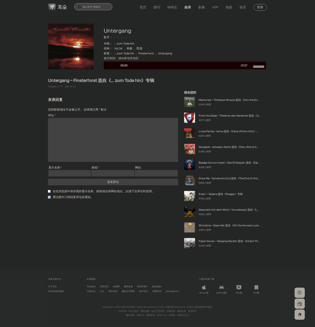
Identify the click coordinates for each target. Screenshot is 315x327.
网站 (138, 167)
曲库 (187, 7)
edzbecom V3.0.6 (155, 307)
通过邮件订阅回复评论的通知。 (73, 197)
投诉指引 (192, 311)
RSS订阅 (122, 311)
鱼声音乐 (143, 291)
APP (215, 7)
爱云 (192, 307)
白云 (102, 291)
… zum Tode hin (124, 43)
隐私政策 (181, 311)
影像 (201, 7)
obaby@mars (172, 291)
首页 (143, 7)
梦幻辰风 (113, 291)
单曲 (129, 48)
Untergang (165, 53)
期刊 (156, 7)
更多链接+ (157, 286)
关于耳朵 (52, 286)
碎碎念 (172, 7)
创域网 (116, 286)
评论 (52, 115)
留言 (243, 7)
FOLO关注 (134, 311)
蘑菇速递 (128, 286)
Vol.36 (118, 48)
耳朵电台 (91, 286)
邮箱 (95, 167)
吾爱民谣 (156, 291)
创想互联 (104, 286)
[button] (300, 293)
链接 (229, 7)
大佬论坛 (91, 291)
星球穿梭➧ (142, 286)
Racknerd (180, 307)
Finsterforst (120, 37)
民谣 (139, 48)
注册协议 (171, 311)
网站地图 (145, 311)
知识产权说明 (158, 311)
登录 (260, 7)
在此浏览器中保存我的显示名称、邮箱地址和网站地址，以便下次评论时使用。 (104, 191)
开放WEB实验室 (56, 291)
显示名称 (55, 167)
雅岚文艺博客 (128, 291)
